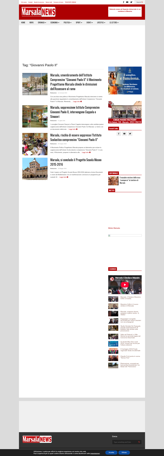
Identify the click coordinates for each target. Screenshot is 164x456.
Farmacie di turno (58, 2)
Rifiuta (124, 452)
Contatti (30, 2)
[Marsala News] (38, 13)
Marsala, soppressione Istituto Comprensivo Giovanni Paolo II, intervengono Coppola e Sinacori (75, 112)
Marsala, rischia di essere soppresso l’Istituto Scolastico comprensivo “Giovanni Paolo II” (75, 137)
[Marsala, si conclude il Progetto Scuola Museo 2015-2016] (35, 169)
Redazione (53, 93)
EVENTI (89, 22)
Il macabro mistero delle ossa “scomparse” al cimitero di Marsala (130, 180)
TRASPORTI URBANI (70, 2)
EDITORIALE (113, 173)
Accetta (111, 452)
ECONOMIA (54, 22)
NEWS (31, 22)
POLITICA (67, 22)
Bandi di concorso (39, 2)
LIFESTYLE (100, 22)
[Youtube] (127, 2)
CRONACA (41, 22)
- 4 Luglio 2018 (61, 120)
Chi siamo (24, 2)
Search (139, 2)
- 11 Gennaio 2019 (62, 93)
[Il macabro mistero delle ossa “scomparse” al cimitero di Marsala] (113, 180)
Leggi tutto (76, 101)
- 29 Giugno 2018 (61, 143)
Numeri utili (49, 2)
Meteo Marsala (114, 228)
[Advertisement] (82, 44)
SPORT (78, 22)
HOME (23, 22)
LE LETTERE (113, 22)
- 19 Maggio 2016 (61, 168)
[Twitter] (131, 2)
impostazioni (95, 454)
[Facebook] (123, 2)
